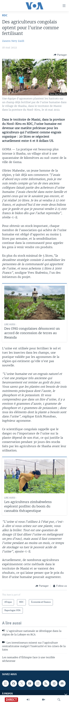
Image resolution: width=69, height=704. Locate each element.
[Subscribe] (62, 683)
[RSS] (46, 683)
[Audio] (28, 699)
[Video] (43, 699)
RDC (4, 15)
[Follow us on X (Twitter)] (21, 683)
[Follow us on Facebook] (13, 683)
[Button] (60, 55)
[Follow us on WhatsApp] (5, 683)
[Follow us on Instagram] (37, 683)
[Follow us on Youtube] (29, 683)
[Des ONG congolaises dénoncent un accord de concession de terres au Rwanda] (34, 303)
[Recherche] (59, 699)
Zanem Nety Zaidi (13, 41)
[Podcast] (54, 683)
